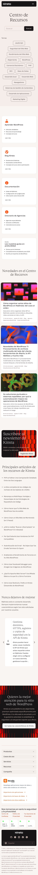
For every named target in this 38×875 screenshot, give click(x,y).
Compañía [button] (8, 772)
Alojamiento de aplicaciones (13, 792)
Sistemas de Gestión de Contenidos (19, 88)
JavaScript (19, 43)
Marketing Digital (19, 99)
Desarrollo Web (27, 77)
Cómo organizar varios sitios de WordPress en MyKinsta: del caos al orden (19, 305)
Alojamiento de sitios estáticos (14, 800)
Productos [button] (8, 751)
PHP (29, 65)
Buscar (28, 28)
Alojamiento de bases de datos (14, 796)
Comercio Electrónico (15, 65)
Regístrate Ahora (26, 454)
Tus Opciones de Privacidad (29, 815)
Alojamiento (12, 60)
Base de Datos (23, 71)
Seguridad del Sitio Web (19, 49)
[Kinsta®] (7, 4)
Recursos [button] (7, 767)
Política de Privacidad (16, 815)
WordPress (26, 60)
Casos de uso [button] (9, 756)
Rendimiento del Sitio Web (19, 54)
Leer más (8, 138)
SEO (10, 71)
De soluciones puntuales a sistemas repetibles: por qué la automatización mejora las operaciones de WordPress (17, 397)
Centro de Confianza (5, 815)
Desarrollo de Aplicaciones (19, 94)
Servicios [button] (7, 761)
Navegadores (19, 82)
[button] (34, 642)
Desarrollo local (10, 77)
